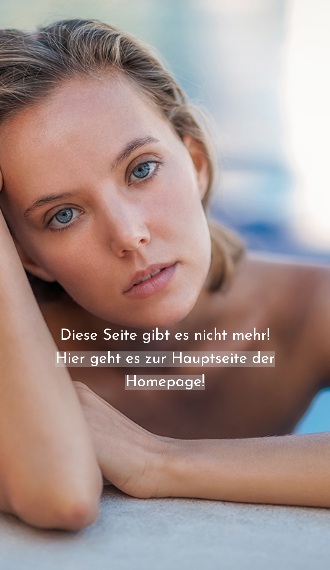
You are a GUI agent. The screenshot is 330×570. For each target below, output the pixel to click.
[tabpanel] (165, 301)
